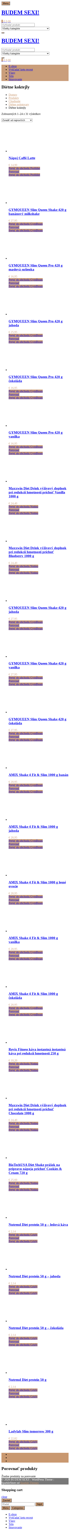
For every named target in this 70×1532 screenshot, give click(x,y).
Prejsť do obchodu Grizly (23, 1234)
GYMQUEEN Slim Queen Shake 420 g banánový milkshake (37, 212)
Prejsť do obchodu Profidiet (24, 168)
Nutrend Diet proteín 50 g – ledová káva (38, 1224)
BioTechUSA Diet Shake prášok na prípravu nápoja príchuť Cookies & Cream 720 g (35, 1169)
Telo (11, 76)
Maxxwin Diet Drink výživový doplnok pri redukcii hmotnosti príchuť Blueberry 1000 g (37, 552)
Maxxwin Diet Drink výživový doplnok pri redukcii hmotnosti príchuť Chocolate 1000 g (37, 1109)
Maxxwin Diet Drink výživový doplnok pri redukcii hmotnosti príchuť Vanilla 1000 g (37, 492)
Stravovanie (15, 79)
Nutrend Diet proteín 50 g (27, 1380)
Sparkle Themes (29, 1482)
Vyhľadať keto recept (21, 69)
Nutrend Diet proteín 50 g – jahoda (34, 1276)
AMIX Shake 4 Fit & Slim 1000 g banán (38, 775)
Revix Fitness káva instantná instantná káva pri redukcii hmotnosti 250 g (37, 1051)
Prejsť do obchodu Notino (23, 506)
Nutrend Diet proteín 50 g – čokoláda (36, 1328)
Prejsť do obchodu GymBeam (26, 223)
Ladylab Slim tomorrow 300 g (31, 1431)
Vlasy (12, 72)
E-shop (13, 66)
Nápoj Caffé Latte (22, 158)
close (4, 1496)
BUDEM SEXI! (20, 12)
